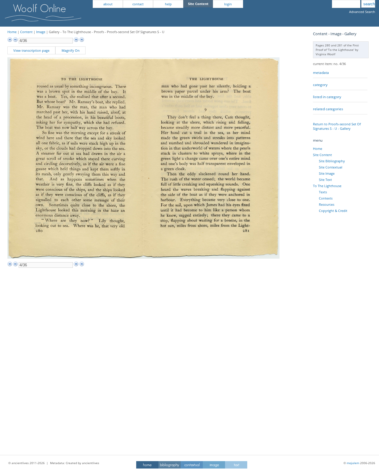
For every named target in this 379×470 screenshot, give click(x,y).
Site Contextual (330, 167)
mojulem (353, 463)
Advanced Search (362, 11)
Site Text (325, 179)
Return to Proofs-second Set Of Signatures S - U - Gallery (337, 126)
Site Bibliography (332, 161)
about (108, 4)
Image (40, 32)
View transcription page (31, 50)
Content (26, 32)
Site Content (322, 155)
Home (12, 32)
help (168, 4)
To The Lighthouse (327, 186)
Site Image (327, 173)
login (228, 4)
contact (138, 4)
